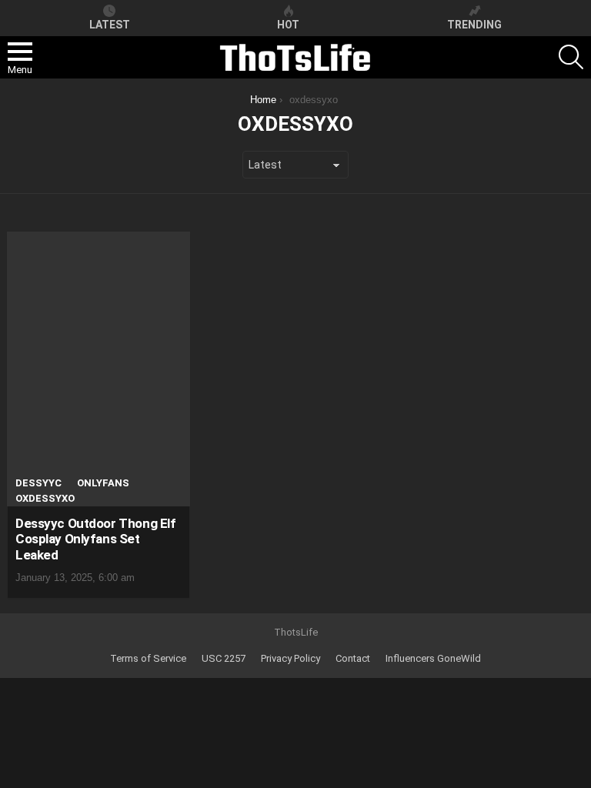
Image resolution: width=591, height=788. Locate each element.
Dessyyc (38, 483)
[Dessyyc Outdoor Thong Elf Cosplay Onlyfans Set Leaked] (98, 369)
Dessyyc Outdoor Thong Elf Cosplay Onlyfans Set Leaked (95, 539)
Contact (353, 658)
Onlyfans (103, 483)
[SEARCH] (571, 57)
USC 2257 (223, 658)
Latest (109, 24)
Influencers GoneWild (433, 658)
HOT (288, 24)
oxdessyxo (45, 498)
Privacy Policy (290, 658)
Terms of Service (148, 658)
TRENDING (474, 24)
